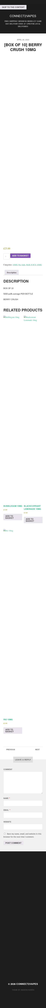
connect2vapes (23, 16)
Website (7, 822)
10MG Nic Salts (19, 264)
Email (6, 810)
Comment (7, 769)
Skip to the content (13, 7)
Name (6, 798)
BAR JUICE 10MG (34, 264)
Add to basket (20, 255)
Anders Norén (27, 990)
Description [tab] (11, 272)
